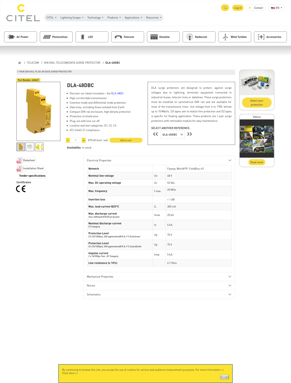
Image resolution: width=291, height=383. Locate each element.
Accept (224, 377)
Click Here (68, 373)
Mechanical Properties (100, 276)
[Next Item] (189, 134)
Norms (91, 285)
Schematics (94, 294)
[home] (19, 62)
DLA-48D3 (117, 93)
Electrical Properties (99, 160)
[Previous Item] (156, 134)
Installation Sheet (33, 168)
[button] (225, 7)
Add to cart (126, 140)
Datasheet (29, 160)
